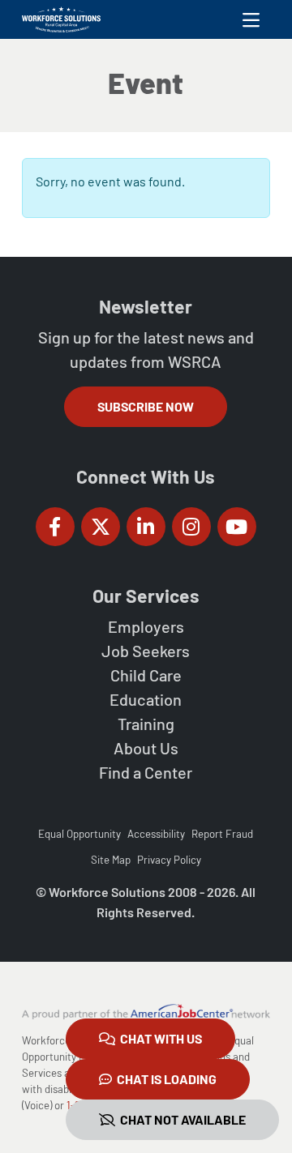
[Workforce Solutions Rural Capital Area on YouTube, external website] (236, 526)
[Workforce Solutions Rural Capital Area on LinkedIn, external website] (146, 526)
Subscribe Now (145, 406)
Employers (146, 626)
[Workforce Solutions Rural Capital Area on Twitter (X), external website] (100, 526)
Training (146, 723)
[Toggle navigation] (251, 19)
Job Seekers (145, 650)
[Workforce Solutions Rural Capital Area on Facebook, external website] (55, 526)
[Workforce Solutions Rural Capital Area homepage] (61, 19)
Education (146, 699)
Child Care (146, 675)
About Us (146, 748)
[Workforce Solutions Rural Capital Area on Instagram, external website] (191, 526)
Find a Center (145, 772)
